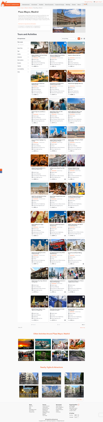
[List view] (84, 38)
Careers (57, 410)
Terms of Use (31, 410)
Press (30, 407)
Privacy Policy (31, 412)
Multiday (68, 4)
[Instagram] (72, 413)
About (79, 4)
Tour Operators (59, 408)
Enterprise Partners (59, 409)
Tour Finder (45, 415)
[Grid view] (79, 38)
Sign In (100, 1)
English (76, 417)
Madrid (27, 8)
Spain (23, 8)
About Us (31, 406)
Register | (97, 1)
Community (58, 412)
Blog (30, 408)
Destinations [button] (25, 4)
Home (19, 8)
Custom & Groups (59, 4)
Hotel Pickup (45, 410)
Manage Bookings (46, 412)
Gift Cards (44, 413)
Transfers (41, 4)
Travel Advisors (59, 406)
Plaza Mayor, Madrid (37, 8)
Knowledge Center (32, 409)
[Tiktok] (73, 413)
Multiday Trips (45, 409)
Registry (44, 414)
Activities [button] (33, 4)
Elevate (74, 4)
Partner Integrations (59, 407)
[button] (1, 170)
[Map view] (81, 38)
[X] (71, 413)
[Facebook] (70, 413)
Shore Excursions (49, 4)
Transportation (45, 407)
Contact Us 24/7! (72, 410)
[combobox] (76, 417)
